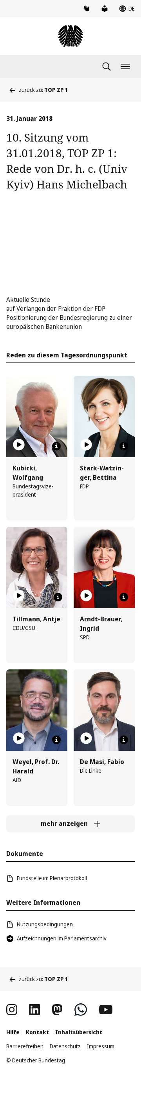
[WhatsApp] (80, 1009)
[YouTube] (106, 1009)
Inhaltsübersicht (78, 1032)
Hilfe (13, 1032)
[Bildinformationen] (56, 446)
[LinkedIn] (34, 1009)
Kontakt (37, 1032)
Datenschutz (65, 1046)
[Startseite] (70, 36)
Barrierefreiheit (24, 1046)
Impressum (100, 1046)
